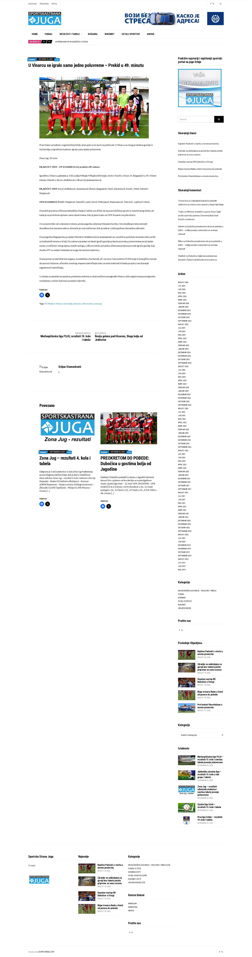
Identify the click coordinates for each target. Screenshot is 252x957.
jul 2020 (181, 538)
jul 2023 (181, 412)
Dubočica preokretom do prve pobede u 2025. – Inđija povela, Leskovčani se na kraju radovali (200, 230)
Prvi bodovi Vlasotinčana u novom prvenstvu (198, 176)
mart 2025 (182, 342)
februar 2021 (183, 513)
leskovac (77, 303)
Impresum (32, 3)
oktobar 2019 (183, 552)
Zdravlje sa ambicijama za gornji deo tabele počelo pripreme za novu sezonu (209, 667)
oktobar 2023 (183, 401)
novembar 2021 (184, 482)
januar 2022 (183, 475)
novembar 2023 (184, 398)
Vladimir (181, 256)
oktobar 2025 (183, 317)
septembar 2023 (184, 405)
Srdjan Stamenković (69, 366)
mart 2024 (182, 384)
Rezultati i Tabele (70, 34)
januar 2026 (183, 307)
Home (35, 34)
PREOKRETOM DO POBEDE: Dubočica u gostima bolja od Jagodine (125, 463)
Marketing (44, 3)
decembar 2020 (184, 520)
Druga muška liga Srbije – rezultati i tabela (197, 591)
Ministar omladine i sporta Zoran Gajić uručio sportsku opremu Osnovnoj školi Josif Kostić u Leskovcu (199, 215)
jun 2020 (181, 541)
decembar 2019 (184, 545)
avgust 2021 (183, 492)
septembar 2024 (184, 363)
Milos (180, 241)
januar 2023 (183, 433)
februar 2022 (183, 471)
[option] (139, 42)
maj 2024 (182, 377)
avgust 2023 (183, 408)
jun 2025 (181, 331)
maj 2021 (182, 503)
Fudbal (48, 34)
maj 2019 (182, 570)
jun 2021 (181, 499)
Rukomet (109, 34)
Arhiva (54, 3)
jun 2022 (181, 457)
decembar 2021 (184, 478)
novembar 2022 (184, 440)
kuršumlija (68, 303)
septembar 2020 (184, 531)
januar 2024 (183, 391)
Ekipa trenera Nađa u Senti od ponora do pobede (76, 42)
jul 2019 (181, 562)
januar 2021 (183, 517)
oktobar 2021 (183, 485)
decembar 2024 (184, 352)
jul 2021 (181, 496)
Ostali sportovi (131, 34)
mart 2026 (182, 300)
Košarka (93, 34)
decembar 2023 (184, 394)
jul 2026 (181, 286)
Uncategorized (184, 608)
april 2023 (182, 422)
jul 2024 (181, 370)
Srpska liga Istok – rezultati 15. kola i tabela (209, 806)
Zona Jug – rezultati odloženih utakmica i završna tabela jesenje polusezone (208, 790)
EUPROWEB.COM (46, 952)
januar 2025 (183, 349)
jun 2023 (181, 415)
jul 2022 (181, 454)
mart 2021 (182, 510)
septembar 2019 (184, 555)
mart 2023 (182, 426)
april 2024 (182, 380)
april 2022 (182, 464)
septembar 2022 (184, 447)
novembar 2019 (184, 548)
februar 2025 (183, 345)
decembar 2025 (184, 310)
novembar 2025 (184, 314)
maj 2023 (182, 419)
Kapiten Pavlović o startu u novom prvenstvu (198, 143)
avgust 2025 (183, 324)
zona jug (98, 303)
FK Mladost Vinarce (54, 303)
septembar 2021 (184, 489)
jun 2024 (181, 373)
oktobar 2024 (183, 359)
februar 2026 (183, 303)
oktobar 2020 (183, 527)
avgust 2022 (183, 450)
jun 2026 (181, 289)
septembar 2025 (184, 321)
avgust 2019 (183, 559)
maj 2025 (182, 335)
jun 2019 (181, 566)
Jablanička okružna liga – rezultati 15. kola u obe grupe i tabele (209, 774)
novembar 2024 (184, 356)
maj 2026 (182, 293)
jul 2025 (181, 328)
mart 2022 (182, 468)
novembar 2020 (184, 524)
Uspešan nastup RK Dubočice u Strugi (195, 161)
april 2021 (182, 506)
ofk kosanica (87, 303)
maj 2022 (182, 461)
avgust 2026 (183, 282)
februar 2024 (183, 387)
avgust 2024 (183, 366)
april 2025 (182, 338)
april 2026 (182, 296)
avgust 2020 (183, 534)
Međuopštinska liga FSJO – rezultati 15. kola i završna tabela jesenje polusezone (210, 759)
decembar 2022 (184, 436)
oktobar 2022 (183, 443)
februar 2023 (183, 429)
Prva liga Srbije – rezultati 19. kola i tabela (209, 818)
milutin (181, 226)
